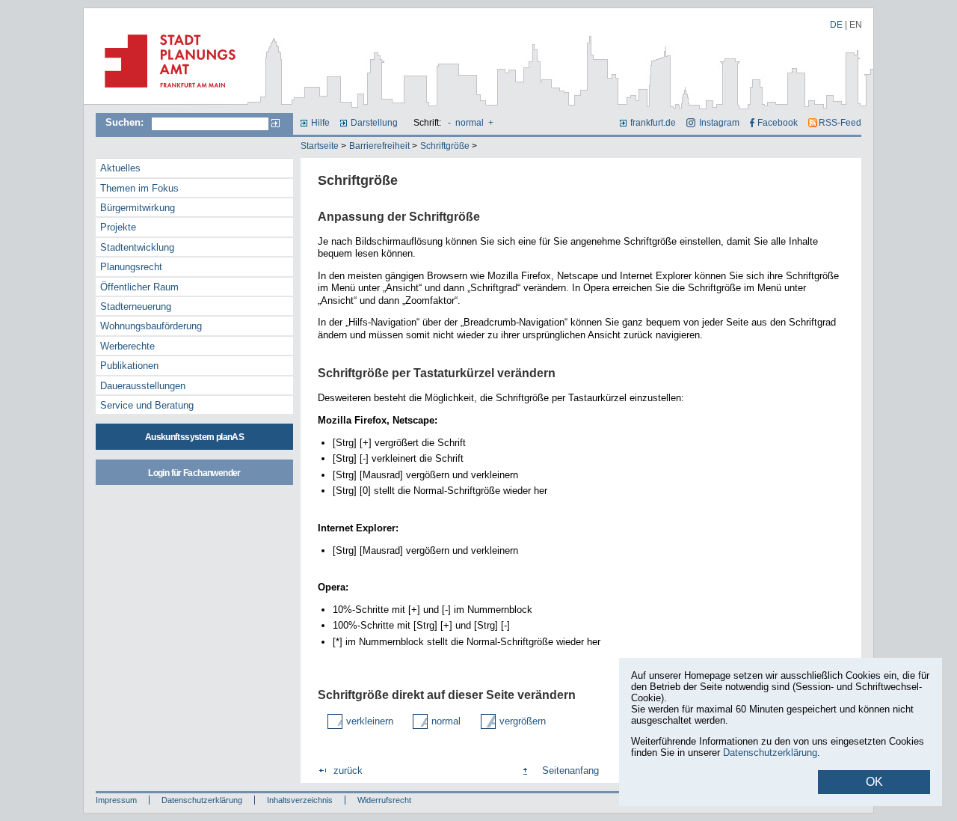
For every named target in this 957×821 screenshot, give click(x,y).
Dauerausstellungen (142, 385)
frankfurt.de (653, 122)
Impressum (116, 800)
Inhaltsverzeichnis (300, 800)
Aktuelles (120, 168)
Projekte (118, 227)
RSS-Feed (840, 122)
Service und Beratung (147, 405)
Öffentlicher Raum (139, 287)
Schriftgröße (445, 146)
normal (469, 122)
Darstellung (374, 122)
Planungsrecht (131, 266)
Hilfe (320, 122)
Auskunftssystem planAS (194, 437)
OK (874, 781)
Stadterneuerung (135, 306)
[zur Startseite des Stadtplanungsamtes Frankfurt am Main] (166, 93)
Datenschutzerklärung (201, 800)
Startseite (320, 146)
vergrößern (522, 721)
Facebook (777, 122)
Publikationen (129, 365)
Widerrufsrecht (384, 800)
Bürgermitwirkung (137, 207)
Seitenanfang (570, 770)
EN (855, 24)
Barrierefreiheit (379, 146)
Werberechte (127, 346)
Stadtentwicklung (137, 247)
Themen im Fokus (139, 188)
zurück (348, 770)
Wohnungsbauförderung (151, 326)
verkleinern (369, 721)
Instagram (719, 122)
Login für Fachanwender (194, 473)
